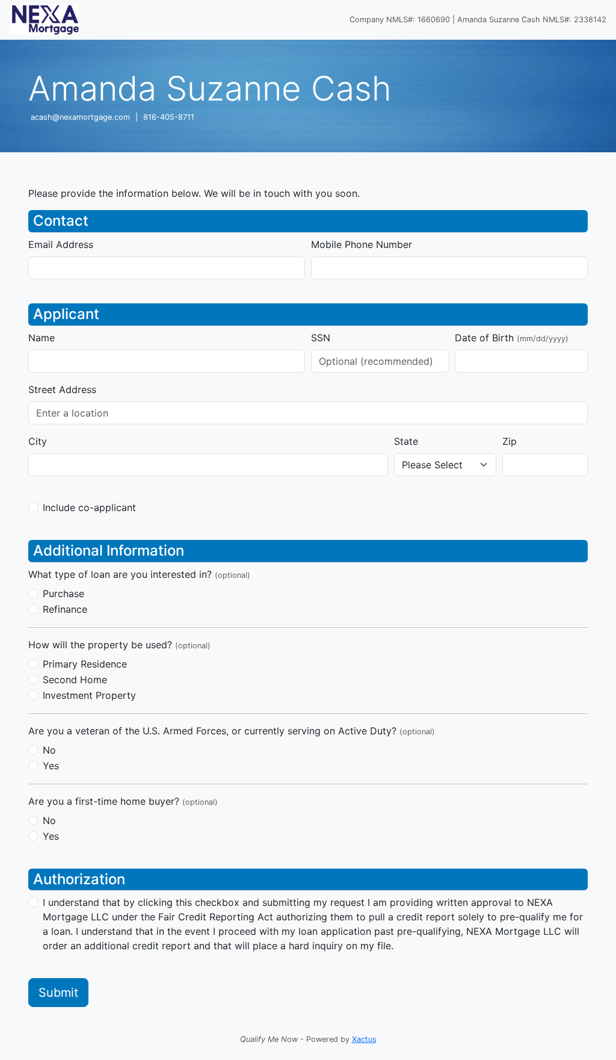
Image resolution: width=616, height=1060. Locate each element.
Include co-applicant (89, 507)
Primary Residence (85, 664)
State (406, 441)
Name (41, 338)
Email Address (60, 244)
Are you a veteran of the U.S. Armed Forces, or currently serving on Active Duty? (231, 731)
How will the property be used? (119, 645)
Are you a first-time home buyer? (123, 801)
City (37, 441)
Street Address (62, 389)
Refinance (65, 609)
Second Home (75, 680)
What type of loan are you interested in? (139, 574)
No (49, 750)
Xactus (364, 1039)
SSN (320, 338)
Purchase (63, 593)
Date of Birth (511, 338)
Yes (51, 766)
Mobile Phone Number (361, 244)
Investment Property (89, 695)
